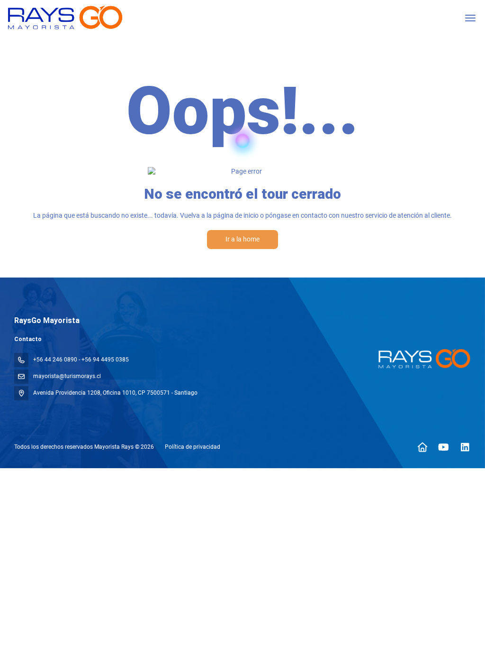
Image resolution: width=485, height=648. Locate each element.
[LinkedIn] (465, 447)
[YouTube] (443, 447)
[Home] (422, 447)
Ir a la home (242, 239)
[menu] (470, 18)
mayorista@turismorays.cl (67, 376)
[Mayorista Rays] (423, 358)
